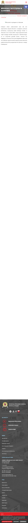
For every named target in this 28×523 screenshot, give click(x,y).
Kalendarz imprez (6, 443)
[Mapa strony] (13, 411)
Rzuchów (4, 505)
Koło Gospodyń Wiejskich (7, 446)
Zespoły (3, 448)
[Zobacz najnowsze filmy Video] (4, 421)
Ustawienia (23, 521)
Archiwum (4, 453)
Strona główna (4, 15)
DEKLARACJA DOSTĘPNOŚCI (6, 515)
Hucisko (3, 497)
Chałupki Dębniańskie (7, 490)
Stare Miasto (5, 485)
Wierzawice (4, 508)
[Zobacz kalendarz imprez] (4, 425)
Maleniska (4, 500)
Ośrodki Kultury (5, 441)
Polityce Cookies (23, 519)
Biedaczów (4, 482)
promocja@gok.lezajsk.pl (7, 467)
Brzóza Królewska (12, 15)
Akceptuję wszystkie (7, 521)
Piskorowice (4, 503)
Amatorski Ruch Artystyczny (8, 451)
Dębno (3, 492)
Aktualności (4, 438)
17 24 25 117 (4, 465)
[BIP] (19, 411)
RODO (2, 514)
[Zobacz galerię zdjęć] (4, 429)
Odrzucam (16, 521)
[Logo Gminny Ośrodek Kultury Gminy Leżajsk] (8, 2)
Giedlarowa (4, 495)
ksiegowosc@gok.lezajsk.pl (8, 468)
